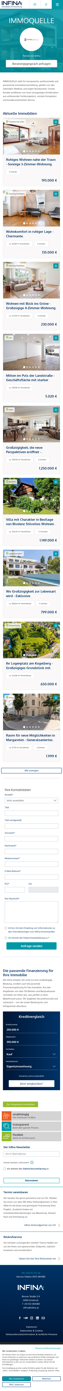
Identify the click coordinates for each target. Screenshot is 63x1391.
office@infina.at (31, 1307)
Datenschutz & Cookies (31, 1330)
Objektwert (11, 1037)
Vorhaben (10, 1049)
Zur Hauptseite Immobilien (20, 1104)
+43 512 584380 (32, 1303)
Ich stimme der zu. (28, 1168)
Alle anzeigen (31, 770)
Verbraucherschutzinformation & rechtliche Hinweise (31, 1334)
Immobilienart (12, 1061)
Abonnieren (31, 1180)
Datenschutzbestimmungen (48, 1348)
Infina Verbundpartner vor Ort (40, 1225)
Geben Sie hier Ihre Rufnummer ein (37, 1258)
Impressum (31, 1326)
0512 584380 (38, 1276)
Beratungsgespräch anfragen (31, 64)
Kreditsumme (11, 1024)
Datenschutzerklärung (34, 1168)
